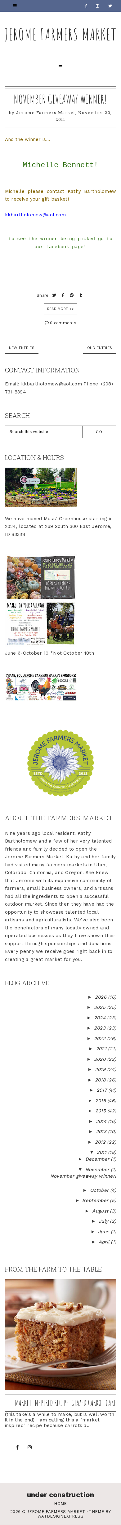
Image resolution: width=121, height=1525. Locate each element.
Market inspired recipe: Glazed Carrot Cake (65, 1403)
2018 (101, 1080)
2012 (101, 1142)
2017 (102, 1090)
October (100, 1190)
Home (60, 1503)
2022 (100, 1038)
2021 (102, 1048)
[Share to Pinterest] (72, 295)
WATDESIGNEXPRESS (60, 1516)
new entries (21, 348)
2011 (102, 1152)
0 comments (62, 323)
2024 (100, 1018)
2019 (101, 1069)
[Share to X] (55, 295)
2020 (100, 1059)
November (98, 1169)
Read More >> (60, 309)
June (104, 1231)
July (104, 1221)
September (96, 1200)
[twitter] (110, 5)
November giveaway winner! (60, 98)
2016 (101, 1100)
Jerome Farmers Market (60, 34)
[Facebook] (86, 5)
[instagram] (98, 5)
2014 (102, 1121)
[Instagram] (30, 1447)
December (98, 1159)
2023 (100, 1028)
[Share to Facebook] (63, 295)
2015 (101, 1111)
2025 (100, 1007)
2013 (102, 1131)
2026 (101, 997)
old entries (99, 348)
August (101, 1211)
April (105, 1242)
